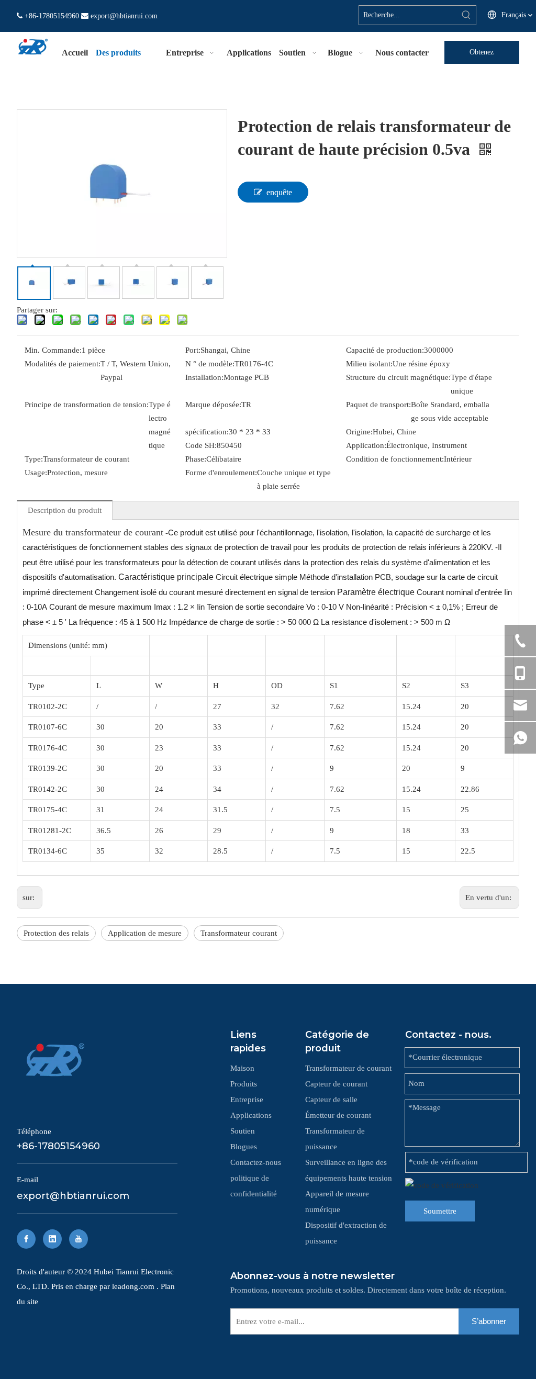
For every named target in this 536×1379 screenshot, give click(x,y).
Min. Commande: (53, 350)
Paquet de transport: (378, 404)
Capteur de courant (336, 1084)
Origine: (359, 432)
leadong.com (134, 1286)
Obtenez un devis (482, 56)
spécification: (207, 432)
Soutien (242, 1131)
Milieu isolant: (369, 364)
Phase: (195, 459)
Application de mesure (145, 933)
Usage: (36, 472)
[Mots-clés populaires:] (466, 15)
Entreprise (246, 1099)
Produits (243, 1084)
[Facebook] (26, 1239)
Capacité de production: (385, 350)
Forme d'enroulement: (221, 472)
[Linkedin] (52, 1239)
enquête (279, 192)
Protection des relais (56, 933)
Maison (242, 1068)
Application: (366, 445)
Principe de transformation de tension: (87, 404)
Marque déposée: (213, 404)
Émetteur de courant (338, 1115)
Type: (34, 459)
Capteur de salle (331, 1099)
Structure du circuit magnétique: (398, 377)
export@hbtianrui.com (124, 16)
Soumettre (439, 1211)
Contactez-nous (255, 1162)
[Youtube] (78, 1239)
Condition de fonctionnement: (395, 459)
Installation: (204, 377)
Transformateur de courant (348, 1068)
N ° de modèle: (209, 364)
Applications (251, 1115)
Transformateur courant (238, 933)
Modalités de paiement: (62, 364)
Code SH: (201, 445)
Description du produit (65, 510)
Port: (192, 350)
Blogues (243, 1146)
